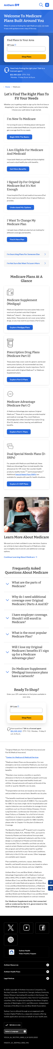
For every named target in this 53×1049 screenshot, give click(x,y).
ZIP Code (10, 45)
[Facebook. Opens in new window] (42, 928)
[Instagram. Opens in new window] (11, 940)
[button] (15, 45)
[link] (11, 5)
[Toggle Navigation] (47, 5)
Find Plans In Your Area (20, 40)
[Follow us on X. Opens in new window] (11, 928)
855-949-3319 (15, 75)
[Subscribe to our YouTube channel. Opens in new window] (26, 928)
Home (7, 87)
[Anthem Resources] (47, 965)
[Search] (34, 4)
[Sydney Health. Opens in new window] (11, 952)
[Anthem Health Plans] (47, 971)
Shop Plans (26, 56)
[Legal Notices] (47, 978)
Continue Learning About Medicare (19, 557)
